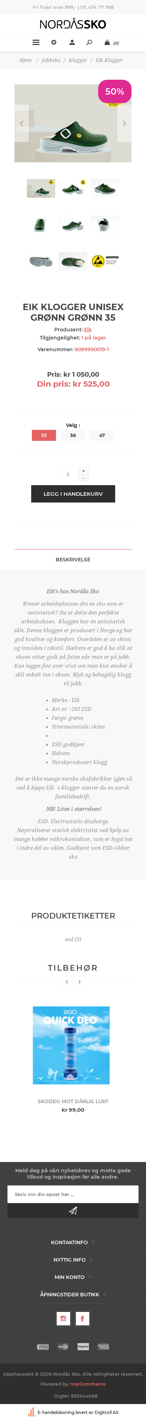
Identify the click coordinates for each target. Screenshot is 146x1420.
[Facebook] (82, 1318)
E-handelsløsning (56, 1412)
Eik (88, 329)
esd (69, 939)
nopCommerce (88, 1384)
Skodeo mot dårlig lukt (73, 1101)
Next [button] (79, 981)
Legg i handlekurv (73, 493)
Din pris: (54, 384)
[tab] (73, 559)
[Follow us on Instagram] (63, 1318)
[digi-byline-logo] (33, 1412)
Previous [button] (66, 981)
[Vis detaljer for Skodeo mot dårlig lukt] (73, 1045)
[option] (73, 1057)
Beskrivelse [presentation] (73, 559)
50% (114, 91)
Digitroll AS (107, 1412)
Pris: (54, 374)
